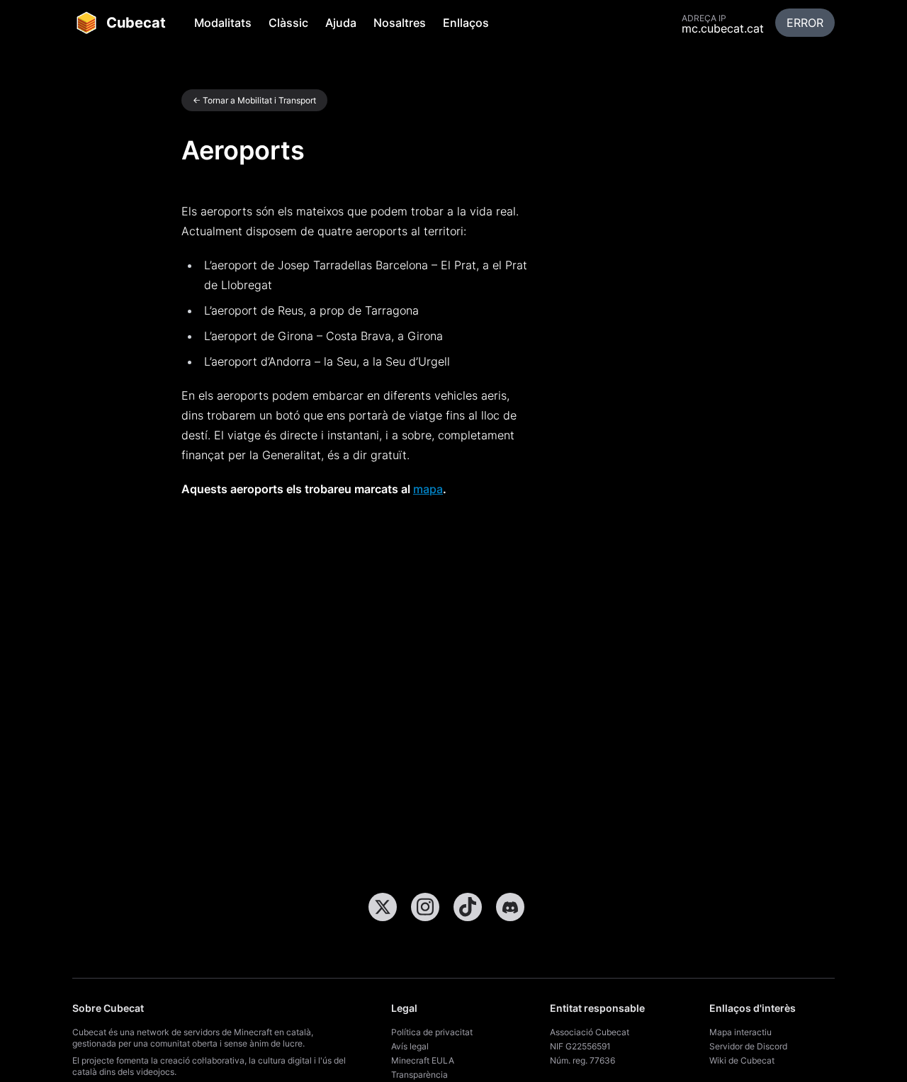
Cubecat (136, 22)
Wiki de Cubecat (741, 1060)
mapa (428, 489)
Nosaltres (399, 23)
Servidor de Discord (748, 1046)
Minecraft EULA (422, 1060)
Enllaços (466, 23)
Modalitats (223, 23)
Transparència (419, 1074)
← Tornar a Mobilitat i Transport (254, 100)
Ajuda (340, 23)
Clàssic (288, 23)
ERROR (805, 23)
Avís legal (410, 1046)
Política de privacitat (432, 1032)
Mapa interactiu (740, 1032)
